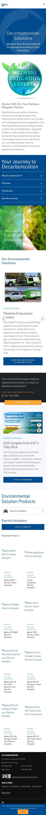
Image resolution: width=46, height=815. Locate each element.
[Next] (44, 228)
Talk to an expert (23, 402)
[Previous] (1, 228)
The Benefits (7, 191)
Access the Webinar (23, 480)
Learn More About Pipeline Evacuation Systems (23, 361)
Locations (37, 786)
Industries (26, 786)
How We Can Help (10, 198)
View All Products (23, 527)
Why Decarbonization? (12, 175)
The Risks (6, 183)
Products (6, 786)
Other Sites (6, 793)
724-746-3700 (11, 395)
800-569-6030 (26, 769)
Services (15, 786)
